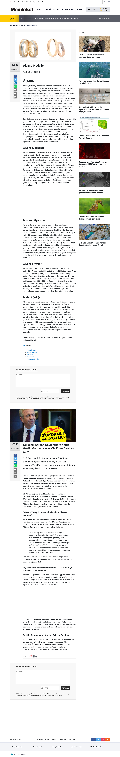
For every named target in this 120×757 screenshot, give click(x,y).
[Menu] (88, 9)
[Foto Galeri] (109, 2)
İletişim (53, 739)
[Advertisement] (49, 202)
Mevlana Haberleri (96, 747)
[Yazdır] (15, 93)
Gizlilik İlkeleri (62, 739)
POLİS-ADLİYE (58, 9)
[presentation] (16, 19)
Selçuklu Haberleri (37, 747)
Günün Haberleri (26, 2)
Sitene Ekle (41, 2)
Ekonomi (47, 9)
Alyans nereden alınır (33, 359)
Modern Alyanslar (32, 352)
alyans (29, 348)
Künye (47, 739)
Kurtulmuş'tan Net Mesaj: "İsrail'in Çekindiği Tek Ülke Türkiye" (54, 18)
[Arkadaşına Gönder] (15, 89)
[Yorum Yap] (15, 96)
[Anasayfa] (11, 2)
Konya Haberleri (17, 747)
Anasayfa (40, 739)
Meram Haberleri (76, 747)
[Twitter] (15, 79)
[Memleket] (21, 9)
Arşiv (34, 2)
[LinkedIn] (15, 82)
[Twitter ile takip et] (98, 739)
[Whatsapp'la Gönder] (15, 86)
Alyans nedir (30, 357)
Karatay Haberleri (56, 747)
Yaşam (79, 9)
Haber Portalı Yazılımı (19, 754)
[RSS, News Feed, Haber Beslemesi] (107, 739)
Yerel (39, 9)
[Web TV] (105, 2)
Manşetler (17, 2)
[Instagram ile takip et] (103, 739)
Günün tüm (103, 18)
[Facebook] (15, 76)
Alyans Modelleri (32, 350)
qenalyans (30, 354)
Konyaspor (70, 9)
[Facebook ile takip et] (93, 739)
